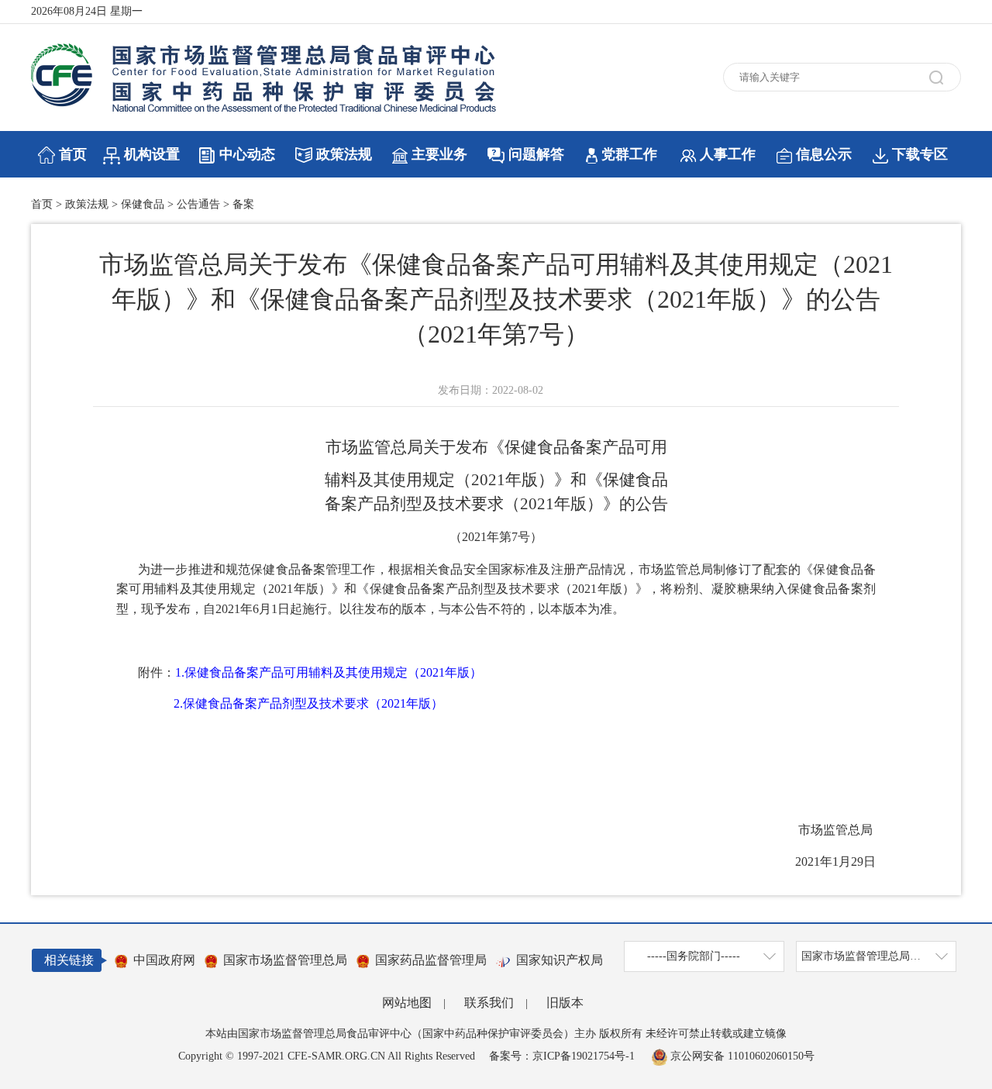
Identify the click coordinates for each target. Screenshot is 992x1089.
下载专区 (920, 154)
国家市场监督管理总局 (285, 960)
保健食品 (142, 204)
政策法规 (344, 154)
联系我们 (489, 1002)
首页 (73, 154)
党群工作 (629, 154)
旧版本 (565, 1002)
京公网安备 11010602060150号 (741, 1056)
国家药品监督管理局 (431, 960)
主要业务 (439, 154)
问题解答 (536, 154)
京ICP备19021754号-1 (583, 1056)
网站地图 (407, 1002)
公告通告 (198, 204)
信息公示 (824, 154)
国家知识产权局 (559, 960)
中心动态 (247, 154)
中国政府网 (164, 960)
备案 (243, 204)
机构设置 (152, 154)
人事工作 (728, 154)
